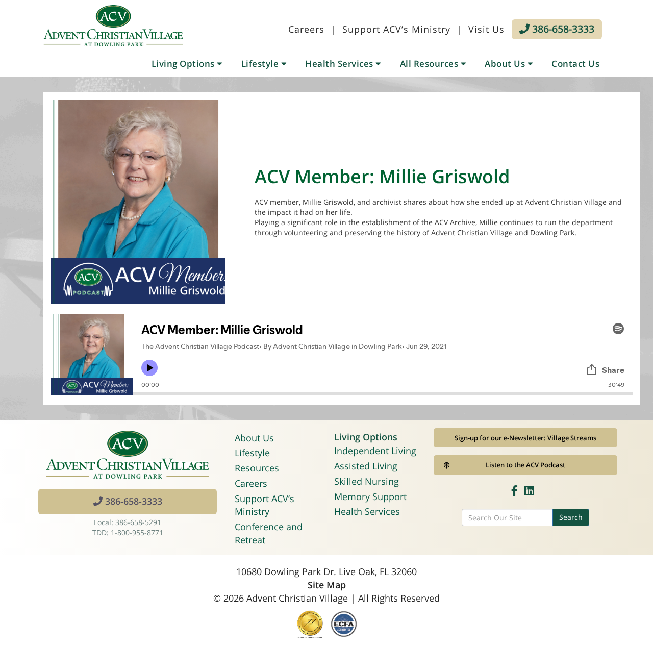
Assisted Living (365, 466)
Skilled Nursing (366, 481)
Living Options (184, 63)
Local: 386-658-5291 (127, 522)
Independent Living (375, 450)
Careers (306, 29)
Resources (257, 468)
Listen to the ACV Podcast (525, 464)
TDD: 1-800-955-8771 (127, 532)
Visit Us (486, 29)
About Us (506, 63)
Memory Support (370, 496)
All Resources (430, 63)
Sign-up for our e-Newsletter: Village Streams (525, 437)
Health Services (340, 63)
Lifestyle (261, 63)
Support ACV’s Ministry (396, 29)
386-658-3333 (562, 29)
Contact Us (575, 63)
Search (571, 517)
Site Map (327, 585)
